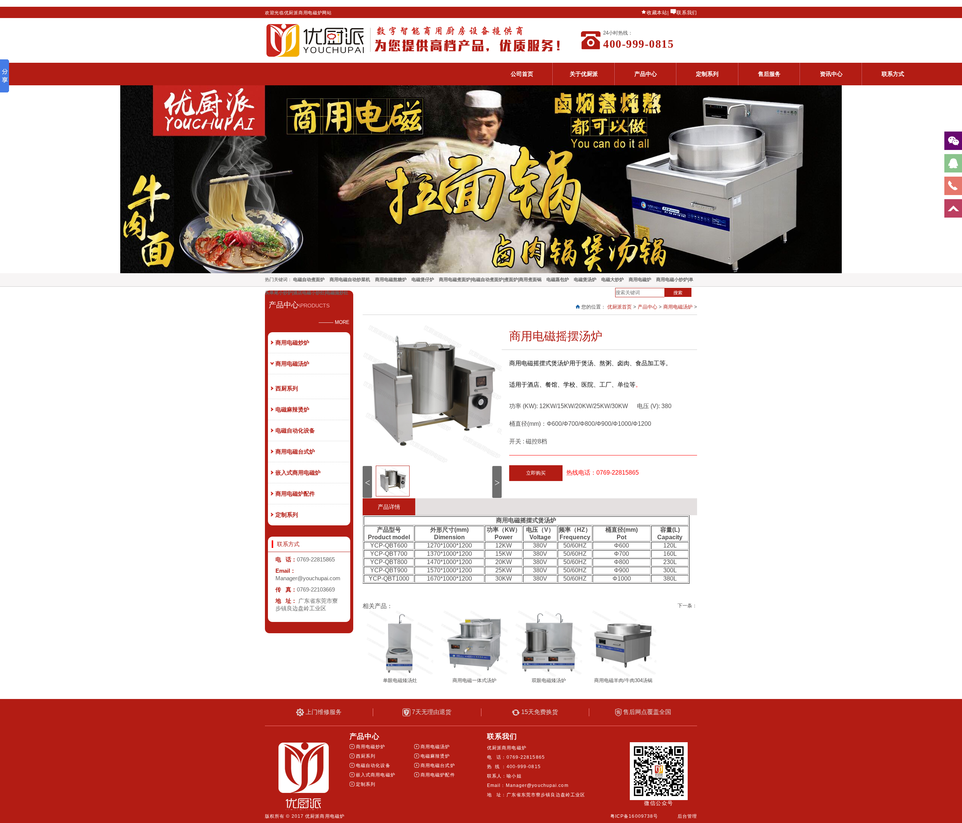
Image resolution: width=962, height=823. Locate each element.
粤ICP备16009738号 (634, 816)
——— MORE (334, 322)
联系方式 (893, 74)
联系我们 (686, 12)
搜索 (677, 292)
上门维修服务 (323, 712)
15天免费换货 (539, 712)
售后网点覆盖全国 (646, 712)
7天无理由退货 (430, 712)
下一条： (687, 605)
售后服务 (769, 74)
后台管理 (687, 816)
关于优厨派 (584, 74)
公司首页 (522, 74)
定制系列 (707, 74)
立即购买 (536, 473)
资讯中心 (831, 74)
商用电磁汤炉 (678, 307)
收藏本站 (657, 12)
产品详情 (389, 507)
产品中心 (645, 74)
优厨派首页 (619, 307)
